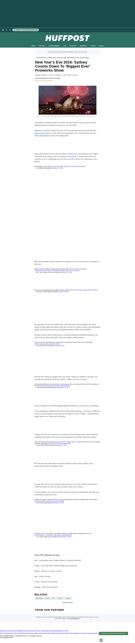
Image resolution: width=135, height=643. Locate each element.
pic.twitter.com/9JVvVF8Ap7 (89, 290)
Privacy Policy (80, 633)
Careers (28, 633)
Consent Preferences (92, 633)
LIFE (64, 46)
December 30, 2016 (63, 291)
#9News (78, 290)
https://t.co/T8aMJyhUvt (48, 535)
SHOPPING (73, 46)
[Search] (10, 30)
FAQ (64, 618)
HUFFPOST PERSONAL (41, 631)
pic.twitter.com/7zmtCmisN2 (71, 270)
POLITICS (42, 46)
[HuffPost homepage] (23, 629)
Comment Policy (46, 633)
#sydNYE (63, 442)
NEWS (33, 46)
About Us (3, 633)
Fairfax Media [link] (71, 156)
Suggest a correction (67, 602)
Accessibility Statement (68, 633)
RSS (21, 633)
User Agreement (36, 633)
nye (53, 598)
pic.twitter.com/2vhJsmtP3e (77, 166)
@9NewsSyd (38, 344)
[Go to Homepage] (101, 640)
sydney (68, 598)
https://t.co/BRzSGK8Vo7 (79, 442)
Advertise (9, 633)
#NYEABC (44, 270)
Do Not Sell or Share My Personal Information (113, 633)
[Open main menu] (3, 30)
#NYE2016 (37, 270)
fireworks (39, 598)
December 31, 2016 (57, 168)
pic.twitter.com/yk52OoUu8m (51, 344)
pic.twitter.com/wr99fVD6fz (62, 443)
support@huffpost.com (75, 618)
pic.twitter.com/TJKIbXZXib (61, 386)
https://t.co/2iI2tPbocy (40, 501)
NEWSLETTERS (62, 631)
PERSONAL (83, 46)
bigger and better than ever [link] (43, 133)
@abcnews (49, 386)
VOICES (93, 46)
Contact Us (15, 633)
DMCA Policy (56, 633)
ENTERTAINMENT (54, 46)
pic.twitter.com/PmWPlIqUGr (63, 535)
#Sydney (41, 269)
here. (87, 58)
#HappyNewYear (48, 443)
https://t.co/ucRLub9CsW (55, 270)
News (48, 598)
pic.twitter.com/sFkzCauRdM (55, 501)
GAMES (101, 46)
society (60, 598)
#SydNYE (66, 166)
